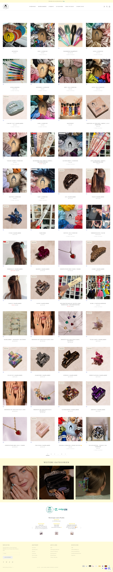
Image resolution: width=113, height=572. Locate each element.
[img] (56, 519)
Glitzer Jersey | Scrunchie (70, 160)
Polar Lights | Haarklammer (98, 339)
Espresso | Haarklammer (70, 375)
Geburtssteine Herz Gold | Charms (15, 445)
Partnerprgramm (53, 553)
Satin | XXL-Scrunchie (98, 87)
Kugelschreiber (14, 87)
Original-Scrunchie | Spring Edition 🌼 (70, 445)
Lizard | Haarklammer (98, 269)
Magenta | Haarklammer (42, 269)
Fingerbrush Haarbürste (70, 51)
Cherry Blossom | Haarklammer (98, 375)
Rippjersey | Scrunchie (42, 87)
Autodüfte (15, 51)
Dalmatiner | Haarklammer (42, 375)
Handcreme (42, 233)
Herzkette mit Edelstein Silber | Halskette (70, 340)
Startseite (5, 12)
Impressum (73, 555)
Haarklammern (42, 6)
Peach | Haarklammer (98, 196)
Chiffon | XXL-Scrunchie (70, 233)
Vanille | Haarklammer (14, 303)
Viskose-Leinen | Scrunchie (15, 160)
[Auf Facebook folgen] (3, 562)
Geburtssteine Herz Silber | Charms (70, 269)
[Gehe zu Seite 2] (65, 454)
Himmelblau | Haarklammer (15, 269)
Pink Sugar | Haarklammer (42, 445)
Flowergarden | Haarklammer (70, 409)
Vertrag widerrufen (53, 557)
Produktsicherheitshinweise (76, 553)
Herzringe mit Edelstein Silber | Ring (43, 339)
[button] (32, 528)
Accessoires (59, 6)
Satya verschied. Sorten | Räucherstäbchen (98, 161)
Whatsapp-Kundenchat (54, 549)
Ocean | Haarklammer (15, 233)
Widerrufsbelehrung (75, 549)
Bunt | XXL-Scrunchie (70, 87)
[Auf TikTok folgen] (9, 562)
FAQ (51, 547)
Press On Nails (69, 6)
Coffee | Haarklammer (42, 303)
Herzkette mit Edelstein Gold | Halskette (43, 410)
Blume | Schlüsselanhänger (98, 303)
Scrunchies (32, 6)
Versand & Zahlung (54, 551)
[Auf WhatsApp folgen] (12, 562)
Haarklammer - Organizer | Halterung (15, 339)
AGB (72, 547)
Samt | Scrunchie (43, 196)
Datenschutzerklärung (75, 551)
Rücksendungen (53, 555)
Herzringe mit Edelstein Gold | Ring (14, 409)
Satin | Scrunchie (98, 51)
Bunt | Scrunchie (43, 51)
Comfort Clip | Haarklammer (15, 123)
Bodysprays (70, 123)
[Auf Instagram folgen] (6, 562)
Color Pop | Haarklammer (15, 375)
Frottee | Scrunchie (15, 196)
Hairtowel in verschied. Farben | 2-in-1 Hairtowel (98, 124)
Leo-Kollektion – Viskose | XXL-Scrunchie (98, 446)
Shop (9, 12)
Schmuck (51, 6)
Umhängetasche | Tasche (98, 233)
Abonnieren (8, 557)
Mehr (20, 495)
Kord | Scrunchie (43, 123)
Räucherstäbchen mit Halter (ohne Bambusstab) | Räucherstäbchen (70, 304)
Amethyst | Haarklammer (98, 409)
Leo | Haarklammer (70, 196)
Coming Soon (80, 6)
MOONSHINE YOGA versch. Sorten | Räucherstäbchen (42, 161)
